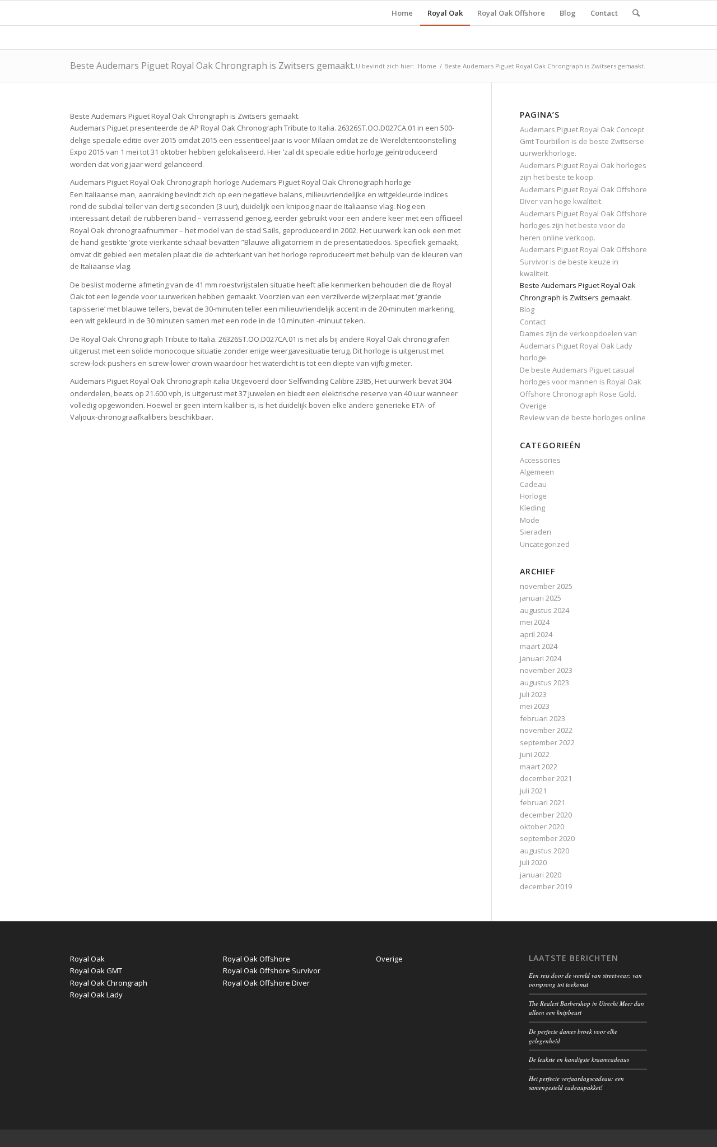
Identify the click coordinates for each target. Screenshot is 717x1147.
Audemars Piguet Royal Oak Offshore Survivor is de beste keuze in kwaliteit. (583, 261)
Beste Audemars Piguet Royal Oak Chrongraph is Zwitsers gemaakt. (212, 65)
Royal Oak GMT (96, 970)
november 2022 (546, 730)
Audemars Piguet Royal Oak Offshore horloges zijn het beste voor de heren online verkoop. (583, 225)
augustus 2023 (544, 682)
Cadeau (533, 484)
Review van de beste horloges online (583, 417)
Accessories (540, 460)
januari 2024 (540, 658)
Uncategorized (545, 544)
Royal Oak (87, 959)
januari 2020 (540, 875)
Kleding (532, 508)
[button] (266, 116)
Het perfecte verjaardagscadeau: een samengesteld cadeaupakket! (576, 1083)
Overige (533, 406)
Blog (527, 309)
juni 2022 (535, 754)
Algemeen (537, 472)
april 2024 (536, 634)
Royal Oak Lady (96, 995)
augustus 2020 (544, 851)
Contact (533, 322)
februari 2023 (542, 718)
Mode (529, 520)
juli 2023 (533, 694)
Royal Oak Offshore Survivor (271, 970)
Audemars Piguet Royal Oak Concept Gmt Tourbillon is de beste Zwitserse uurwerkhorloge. (582, 141)
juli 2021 (533, 791)
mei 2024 (535, 622)
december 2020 (546, 815)
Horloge (533, 496)
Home (427, 66)
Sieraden (535, 532)
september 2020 (547, 838)
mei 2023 (535, 706)
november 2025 (546, 586)
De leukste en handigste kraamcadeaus (579, 1059)
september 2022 (547, 742)
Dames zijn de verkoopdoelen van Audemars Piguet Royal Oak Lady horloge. (578, 345)
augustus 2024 (544, 610)
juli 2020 (533, 862)
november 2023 (546, 670)
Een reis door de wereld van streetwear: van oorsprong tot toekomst (585, 980)
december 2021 (546, 778)
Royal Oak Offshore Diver (266, 983)
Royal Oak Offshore (256, 959)
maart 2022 (538, 766)
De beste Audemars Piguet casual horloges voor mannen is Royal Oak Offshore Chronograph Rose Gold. (580, 382)
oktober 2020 (542, 826)
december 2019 (546, 886)
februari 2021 (542, 802)
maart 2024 (538, 646)
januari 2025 (540, 598)
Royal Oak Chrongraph (108, 983)
